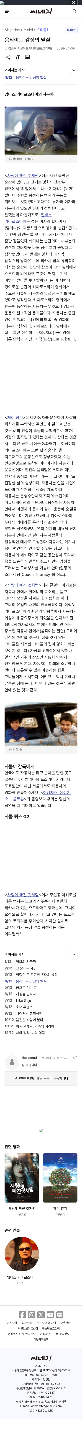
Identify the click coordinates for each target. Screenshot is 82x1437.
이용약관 (45, 1334)
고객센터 (65, 1323)
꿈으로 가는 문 (26, 988)
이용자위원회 (41, 1339)
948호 (71, 30)
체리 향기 (15, 417)
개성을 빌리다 (26, 994)
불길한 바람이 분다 (29, 1020)
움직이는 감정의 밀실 (31, 77)
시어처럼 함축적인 (29, 1013)
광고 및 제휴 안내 (46, 1323)
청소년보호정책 (51, 1328)
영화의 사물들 (26, 962)
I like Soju (23, 1001)
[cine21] (41, 11)
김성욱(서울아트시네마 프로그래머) (30, 48)
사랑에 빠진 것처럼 (23, 175)
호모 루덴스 (24, 1007)
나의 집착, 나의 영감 (30, 1033)
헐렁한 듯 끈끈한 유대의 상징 (37, 975)
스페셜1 (42, 30)
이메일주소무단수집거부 (22, 1334)
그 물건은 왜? (26, 968)
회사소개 (27, 1323)
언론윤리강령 (61, 1334)
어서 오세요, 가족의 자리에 (35, 1026)
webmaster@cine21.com (46, 1406)
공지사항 (12, 1323)
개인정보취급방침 (28, 1328)
